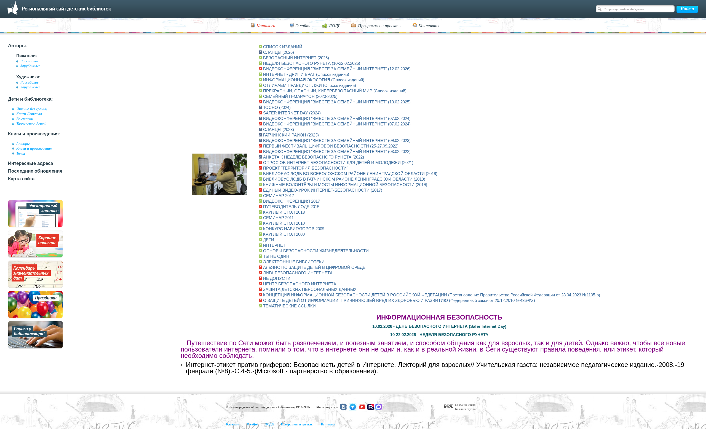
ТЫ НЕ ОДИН (276, 256)
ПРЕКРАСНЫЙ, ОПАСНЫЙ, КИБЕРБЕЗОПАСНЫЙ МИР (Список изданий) (335, 91)
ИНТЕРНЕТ (274, 245)
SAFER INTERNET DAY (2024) (292, 113)
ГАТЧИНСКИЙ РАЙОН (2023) (291, 135)
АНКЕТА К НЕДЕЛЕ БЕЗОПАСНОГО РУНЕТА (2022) (313, 157)
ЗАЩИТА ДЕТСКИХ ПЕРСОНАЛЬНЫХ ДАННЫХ (310, 289)
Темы (20, 153)
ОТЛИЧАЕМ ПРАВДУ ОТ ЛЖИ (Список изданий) (309, 85)
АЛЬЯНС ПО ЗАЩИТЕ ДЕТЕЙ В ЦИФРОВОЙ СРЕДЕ (314, 267)
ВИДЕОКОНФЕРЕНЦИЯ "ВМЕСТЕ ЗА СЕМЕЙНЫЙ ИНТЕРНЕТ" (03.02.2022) (337, 151)
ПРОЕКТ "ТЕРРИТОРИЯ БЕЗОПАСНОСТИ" (305, 168)
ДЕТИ (268, 239)
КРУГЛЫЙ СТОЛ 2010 (284, 223)
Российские (29, 61)
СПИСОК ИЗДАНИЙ (282, 46)
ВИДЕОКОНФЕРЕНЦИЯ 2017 (291, 201)
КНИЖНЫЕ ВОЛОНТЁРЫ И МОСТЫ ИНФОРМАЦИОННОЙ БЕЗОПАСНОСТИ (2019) (345, 184)
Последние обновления (35, 171)
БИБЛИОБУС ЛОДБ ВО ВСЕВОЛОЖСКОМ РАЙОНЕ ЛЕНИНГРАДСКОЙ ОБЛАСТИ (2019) (350, 173)
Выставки (24, 119)
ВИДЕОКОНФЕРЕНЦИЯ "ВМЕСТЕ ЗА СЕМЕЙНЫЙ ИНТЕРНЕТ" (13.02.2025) (337, 102)
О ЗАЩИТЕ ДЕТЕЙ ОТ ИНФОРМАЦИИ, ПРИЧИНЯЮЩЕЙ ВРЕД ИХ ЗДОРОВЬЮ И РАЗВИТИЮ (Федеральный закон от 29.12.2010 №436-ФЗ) (399, 300)
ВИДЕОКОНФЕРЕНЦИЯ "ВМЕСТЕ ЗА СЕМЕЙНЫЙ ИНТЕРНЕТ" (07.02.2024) (337, 118)
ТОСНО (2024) (277, 107)
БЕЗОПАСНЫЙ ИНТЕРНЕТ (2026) (296, 57)
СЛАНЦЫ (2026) (278, 52)
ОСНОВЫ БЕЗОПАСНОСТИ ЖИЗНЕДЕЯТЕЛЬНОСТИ (316, 250)
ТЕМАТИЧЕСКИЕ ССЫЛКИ (289, 306)
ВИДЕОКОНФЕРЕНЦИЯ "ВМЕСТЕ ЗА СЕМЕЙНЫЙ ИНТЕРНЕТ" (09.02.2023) (337, 140)
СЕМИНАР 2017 (278, 195)
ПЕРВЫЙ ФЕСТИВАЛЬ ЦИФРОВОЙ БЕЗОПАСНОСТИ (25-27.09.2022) (331, 146)
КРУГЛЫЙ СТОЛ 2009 (284, 234)
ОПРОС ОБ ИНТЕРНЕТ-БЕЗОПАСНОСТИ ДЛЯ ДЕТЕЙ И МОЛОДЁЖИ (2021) (338, 162)
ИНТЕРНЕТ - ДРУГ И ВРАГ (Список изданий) (306, 74)
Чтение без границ (31, 109)
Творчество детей (31, 124)
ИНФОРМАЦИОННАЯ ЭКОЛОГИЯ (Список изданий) (313, 79)
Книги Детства (29, 114)
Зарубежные (30, 66)
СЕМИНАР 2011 (278, 217)
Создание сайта (465, 404)
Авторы (23, 143)
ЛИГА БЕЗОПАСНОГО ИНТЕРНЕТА (298, 272)
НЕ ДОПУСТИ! (277, 278)
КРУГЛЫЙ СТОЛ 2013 (284, 212)
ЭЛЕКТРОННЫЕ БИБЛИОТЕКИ (294, 261)
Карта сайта (21, 178)
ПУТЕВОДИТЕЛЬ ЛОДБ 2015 (291, 206)
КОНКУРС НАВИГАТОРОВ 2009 (293, 228)
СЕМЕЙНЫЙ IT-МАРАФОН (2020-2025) (300, 96)
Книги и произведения (34, 148)
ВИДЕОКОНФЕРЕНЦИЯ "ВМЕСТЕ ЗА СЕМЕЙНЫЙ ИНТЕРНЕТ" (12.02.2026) (337, 68)
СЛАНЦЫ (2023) (278, 129)
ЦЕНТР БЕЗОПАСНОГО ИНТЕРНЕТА (299, 283)
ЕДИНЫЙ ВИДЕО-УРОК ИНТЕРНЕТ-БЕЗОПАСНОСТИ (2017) (322, 190)
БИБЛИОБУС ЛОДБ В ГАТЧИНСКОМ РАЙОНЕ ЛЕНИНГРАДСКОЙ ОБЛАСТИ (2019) (344, 179)
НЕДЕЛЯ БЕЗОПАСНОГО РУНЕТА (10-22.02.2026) (311, 63)
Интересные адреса (30, 163)
